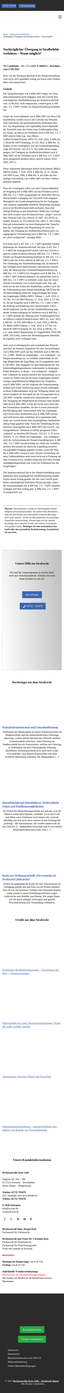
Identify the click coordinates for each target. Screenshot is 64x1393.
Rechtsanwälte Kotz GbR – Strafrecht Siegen (36, 1381)
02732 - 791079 (34, 606)
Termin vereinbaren (32, 1339)
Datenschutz (14, 1354)
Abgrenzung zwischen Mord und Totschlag (26, 1076)
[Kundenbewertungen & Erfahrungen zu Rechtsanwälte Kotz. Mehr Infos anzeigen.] (32, 1320)
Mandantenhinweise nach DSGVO (24, 1358)
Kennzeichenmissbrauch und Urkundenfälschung (30, 727)
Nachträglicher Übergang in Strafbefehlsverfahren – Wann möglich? (31, 51)
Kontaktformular (32, 1329)
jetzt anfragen (32, 594)
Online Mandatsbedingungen (22, 1366)
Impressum (13, 1350)
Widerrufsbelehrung (17, 1362)
